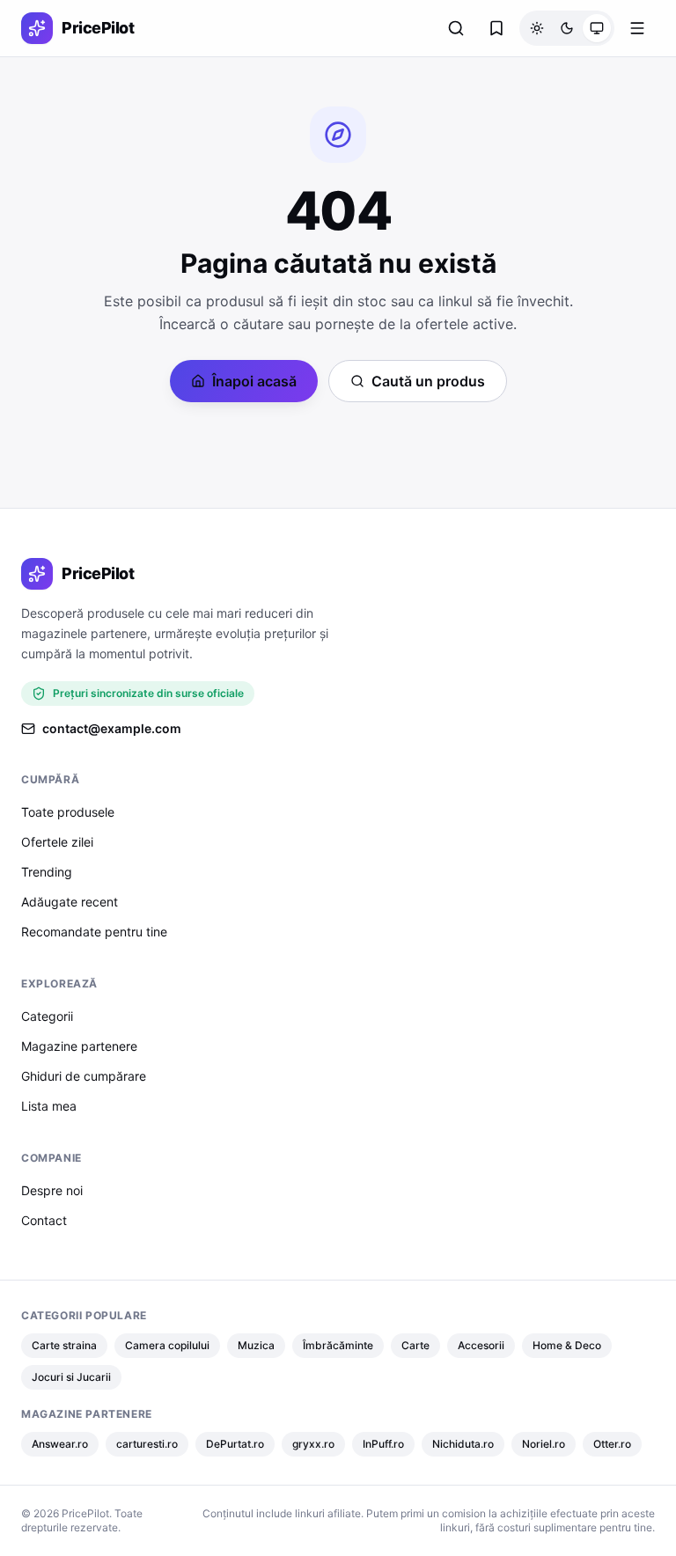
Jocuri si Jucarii (71, 1377)
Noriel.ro (543, 1443)
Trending (46, 871)
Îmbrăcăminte (338, 1345)
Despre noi (52, 1190)
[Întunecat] (567, 28)
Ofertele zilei (57, 841)
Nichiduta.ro (463, 1443)
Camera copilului (167, 1345)
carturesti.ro (147, 1443)
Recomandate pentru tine (94, 931)
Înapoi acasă (254, 381)
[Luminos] (537, 28)
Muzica (256, 1345)
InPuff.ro (383, 1443)
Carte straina (64, 1345)
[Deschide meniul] (637, 28)
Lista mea (49, 1105)
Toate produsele (67, 811)
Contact (44, 1220)
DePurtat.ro (235, 1443)
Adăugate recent (69, 901)
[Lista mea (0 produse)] (496, 28)
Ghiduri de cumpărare (83, 1075)
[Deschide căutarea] (456, 28)
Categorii (47, 1016)
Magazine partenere (79, 1046)
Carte (415, 1345)
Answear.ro (60, 1443)
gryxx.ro (313, 1443)
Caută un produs (428, 381)
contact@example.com (111, 728)
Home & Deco (567, 1345)
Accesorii (481, 1345)
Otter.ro (612, 1443)
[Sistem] (597, 28)
